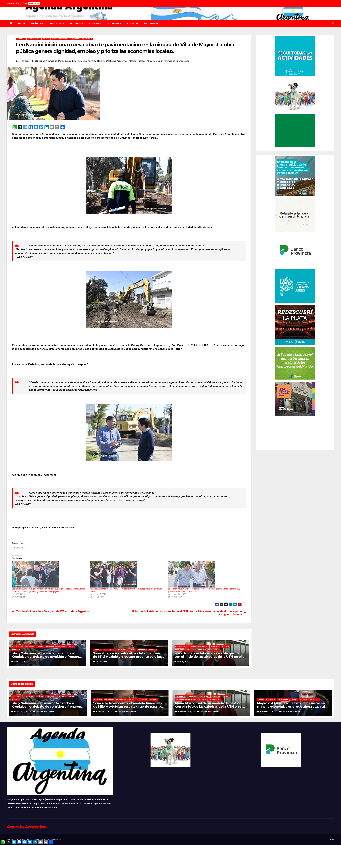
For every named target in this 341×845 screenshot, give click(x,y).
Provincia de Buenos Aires (62, 39)
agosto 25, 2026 (268, 711)
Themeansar (56, 839)
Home (332, 839)
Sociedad (113, 23)
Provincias (76, 23)
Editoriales (151, 23)
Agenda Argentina (44, 711)
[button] (333, 23)
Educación (191, 646)
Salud (71, 646)
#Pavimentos (153, 61)
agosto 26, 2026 (186, 711)
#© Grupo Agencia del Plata (49, 61)
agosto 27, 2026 (22, 711)
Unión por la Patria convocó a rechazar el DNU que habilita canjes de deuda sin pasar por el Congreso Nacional (187, 613)
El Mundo (132, 23)
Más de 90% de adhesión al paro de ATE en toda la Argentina (53, 611)
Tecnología (314, 699)
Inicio (21, 23)
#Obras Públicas (137, 61)
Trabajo (88, 39)
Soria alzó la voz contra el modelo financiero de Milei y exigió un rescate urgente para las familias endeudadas (127, 656)
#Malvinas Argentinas (116, 61)
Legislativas (56, 23)
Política (36, 23)
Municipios (95, 23)
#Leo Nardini (97, 61)
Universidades (214, 650)
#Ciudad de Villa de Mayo (77, 61)
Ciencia (261, 699)
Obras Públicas (34, 39)
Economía (98, 650)
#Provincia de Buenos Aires (175, 61)
